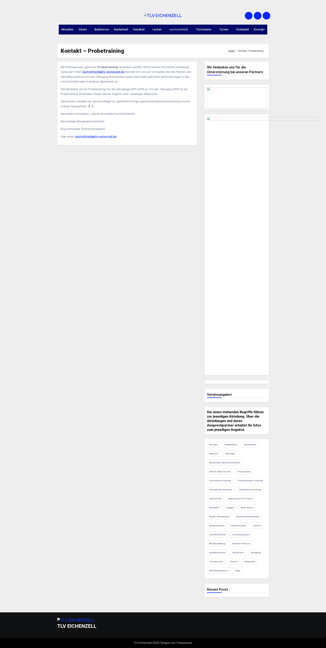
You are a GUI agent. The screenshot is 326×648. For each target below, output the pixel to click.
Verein (83, 29)
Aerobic (213, 444)
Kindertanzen (216, 525)
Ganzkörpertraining (250, 489)
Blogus (165, 642)
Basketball (121, 29)
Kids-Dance (247, 507)
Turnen (224, 29)
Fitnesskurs (244, 471)
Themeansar (184, 642)
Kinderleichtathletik (247, 516)
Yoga (237, 570)
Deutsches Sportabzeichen (224, 462)
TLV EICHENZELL (76, 626)
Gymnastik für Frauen (240, 498)
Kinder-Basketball (219, 516)
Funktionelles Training (250, 480)
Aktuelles (67, 29)
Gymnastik (215, 498)
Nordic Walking (217, 543)
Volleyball (242, 29)
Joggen (230, 507)
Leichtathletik (179, 29)
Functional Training (220, 480)
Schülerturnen (217, 552)
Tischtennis (204, 29)
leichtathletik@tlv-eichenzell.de (103, 72)
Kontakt (259, 29)
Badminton (102, 29)
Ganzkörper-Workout (220, 489)
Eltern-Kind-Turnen (220, 471)
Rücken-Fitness (241, 543)
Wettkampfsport (218, 570)
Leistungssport (241, 534)
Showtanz (238, 552)
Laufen (157, 29)
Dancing (229, 453)
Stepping (256, 552)
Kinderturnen (238, 525)
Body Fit (213, 453)
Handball (139, 29)
